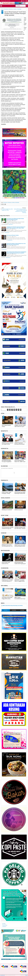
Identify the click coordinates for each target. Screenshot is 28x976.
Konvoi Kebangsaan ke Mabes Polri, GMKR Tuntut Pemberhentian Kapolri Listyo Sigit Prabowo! (20, 563)
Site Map (3, 923)
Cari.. (27, 6)
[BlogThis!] (2, 204)
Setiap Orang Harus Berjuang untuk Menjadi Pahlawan (7, 443)
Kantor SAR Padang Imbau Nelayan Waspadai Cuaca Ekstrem (7, 598)
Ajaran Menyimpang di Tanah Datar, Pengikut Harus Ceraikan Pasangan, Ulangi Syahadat (15, 13)
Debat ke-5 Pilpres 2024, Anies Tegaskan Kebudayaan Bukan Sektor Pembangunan (20, 510)
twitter (22, 1)
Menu (1, 5)
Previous (26, 422)
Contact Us (4, 926)
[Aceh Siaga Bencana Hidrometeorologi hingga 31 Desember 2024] (20, 592)
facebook (23, 1)
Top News (5, 610)
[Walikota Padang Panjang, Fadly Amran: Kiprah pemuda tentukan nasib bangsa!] (20, 437)
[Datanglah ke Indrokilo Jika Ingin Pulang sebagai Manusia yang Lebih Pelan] (7, 487)
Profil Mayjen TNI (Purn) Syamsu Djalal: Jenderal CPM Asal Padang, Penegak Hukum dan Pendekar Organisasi (7, 545)
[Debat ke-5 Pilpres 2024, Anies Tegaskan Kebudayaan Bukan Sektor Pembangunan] (20, 504)
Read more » (10, 224)
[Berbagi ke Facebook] (5, 204)
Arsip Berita (14, 610)
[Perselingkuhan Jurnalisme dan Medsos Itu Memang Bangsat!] (7, 420)
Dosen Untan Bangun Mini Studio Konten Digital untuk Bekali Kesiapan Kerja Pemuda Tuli (20, 461)
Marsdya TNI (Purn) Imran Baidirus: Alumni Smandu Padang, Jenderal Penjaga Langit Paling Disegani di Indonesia (20, 545)
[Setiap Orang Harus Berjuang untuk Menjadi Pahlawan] (7, 437)
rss (27, 1)
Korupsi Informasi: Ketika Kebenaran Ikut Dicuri (7, 580)
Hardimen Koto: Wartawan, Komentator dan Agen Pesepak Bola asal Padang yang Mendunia (11, 528)
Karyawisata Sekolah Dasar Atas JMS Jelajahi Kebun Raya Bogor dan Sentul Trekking (20, 493)
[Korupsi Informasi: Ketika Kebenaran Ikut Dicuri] (8, 574)
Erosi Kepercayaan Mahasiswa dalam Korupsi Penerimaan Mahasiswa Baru (20, 580)
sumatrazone (2, 975)
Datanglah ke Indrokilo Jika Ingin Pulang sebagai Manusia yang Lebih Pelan (7, 493)
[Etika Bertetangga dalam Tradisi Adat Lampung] (7, 504)
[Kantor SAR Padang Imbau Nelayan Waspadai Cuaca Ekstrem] (7, 592)
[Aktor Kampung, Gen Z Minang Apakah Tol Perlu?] (20, 420)
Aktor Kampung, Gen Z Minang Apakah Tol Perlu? (20, 426)
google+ (25, 1)
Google (26, 975)
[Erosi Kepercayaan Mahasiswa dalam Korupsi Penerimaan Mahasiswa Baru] (20, 574)
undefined (14, 220)
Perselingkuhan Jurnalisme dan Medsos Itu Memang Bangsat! (7, 426)
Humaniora (10, 202)
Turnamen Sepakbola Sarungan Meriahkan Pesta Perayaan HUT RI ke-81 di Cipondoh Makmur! (7, 461)
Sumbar (13, 202)
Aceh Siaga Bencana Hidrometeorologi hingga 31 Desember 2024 (20, 598)
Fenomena (5, 202)
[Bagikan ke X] (4, 204)
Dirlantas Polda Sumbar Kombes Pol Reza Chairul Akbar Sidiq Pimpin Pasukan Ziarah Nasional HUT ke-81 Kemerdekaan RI (7, 563)
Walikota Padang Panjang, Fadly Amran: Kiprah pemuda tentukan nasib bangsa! (20, 443)
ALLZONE (22, 610)
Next (2, 422)
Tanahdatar (17, 202)
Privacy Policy (4, 925)
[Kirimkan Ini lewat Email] (1, 204)
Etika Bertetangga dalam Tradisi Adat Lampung (7, 510)
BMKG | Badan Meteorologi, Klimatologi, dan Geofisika (13, 605)
